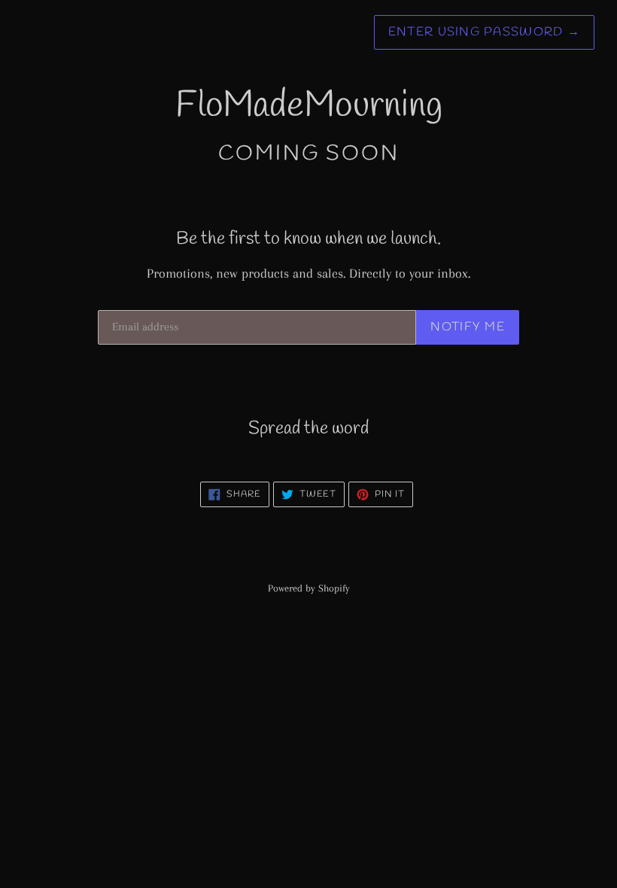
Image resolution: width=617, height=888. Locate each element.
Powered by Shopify (309, 588)
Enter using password (484, 32)
